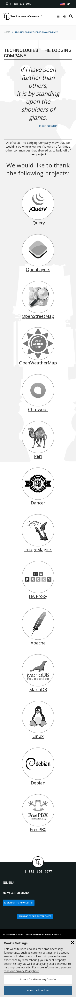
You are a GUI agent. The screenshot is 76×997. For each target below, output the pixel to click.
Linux (38, 736)
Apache (38, 643)
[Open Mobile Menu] (58, 16)
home (7, 32)
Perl (38, 456)
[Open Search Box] (71, 16)
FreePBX (38, 829)
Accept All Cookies (38, 990)
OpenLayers (38, 269)
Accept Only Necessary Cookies (38, 979)
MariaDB (38, 689)
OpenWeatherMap (38, 363)
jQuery (38, 223)
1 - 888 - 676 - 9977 (38, 871)
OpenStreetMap (38, 316)
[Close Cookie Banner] (72, 942)
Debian (38, 783)
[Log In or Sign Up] (64, 16)
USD (67, 4)
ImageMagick (38, 549)
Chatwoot (38, 409)
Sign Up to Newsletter (19, 903)
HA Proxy (38, 596)
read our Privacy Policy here (21, 971)
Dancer (38, 503)
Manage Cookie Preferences (35, 916)
